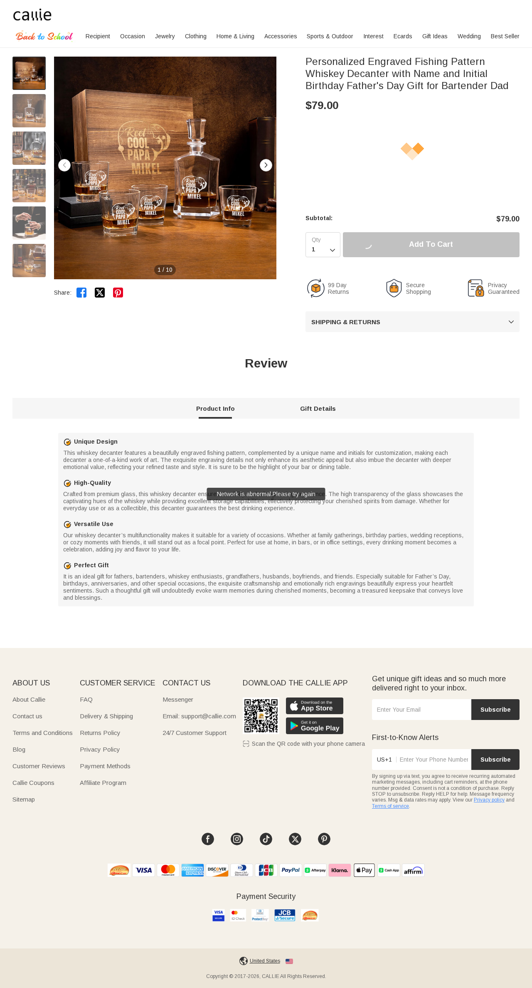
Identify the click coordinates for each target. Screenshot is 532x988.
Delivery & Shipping (106, 716)
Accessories (280, 36)
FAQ (86, 699)
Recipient (98, 36)
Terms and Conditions (42, 732)
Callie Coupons (33, 782)
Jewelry (165, 36)
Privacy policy (489, 800)
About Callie (28, 699)
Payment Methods (105, 766)
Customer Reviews (38, 766)
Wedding (469, 36)
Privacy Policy (100, 749)
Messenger (178, 699)
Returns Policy (100, 732)
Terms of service (390, 806)
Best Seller (505, 36)
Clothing (196, 36)
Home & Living (235, 36)
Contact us (27, 716)
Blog (18, 749)
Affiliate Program (103, 782)
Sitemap (23, 799)
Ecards (403, 36)
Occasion (132, 36)
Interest (373, 36)
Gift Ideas (435, 36)
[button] (266, 165)
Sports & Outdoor (330, 36)
